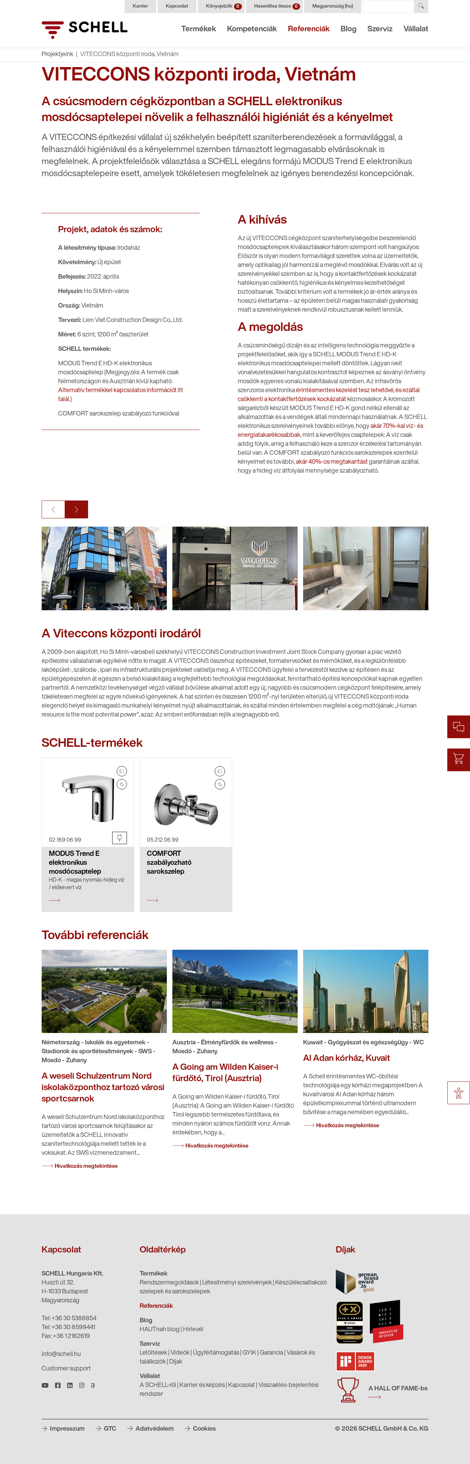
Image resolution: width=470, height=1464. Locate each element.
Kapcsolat (177, 6)
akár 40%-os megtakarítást (332, 462)
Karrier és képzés (202, 1385)
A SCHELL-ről (158, 1385)
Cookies (204, 1429)
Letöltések (153, 1353)
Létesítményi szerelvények (237, 1283)
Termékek (198, 29)
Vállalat (416, 29)
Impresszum (67, 1429)
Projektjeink (57, 55)
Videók (180, 1353)
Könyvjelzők (222, 6)
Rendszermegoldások (169, 1283)
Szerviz (380, 29)
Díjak (175, 1362)
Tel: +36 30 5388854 (69, 1319)
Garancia (271, 1353)
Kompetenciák (252, 29)
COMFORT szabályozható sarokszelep (169, 863)
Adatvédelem (154, 1429)
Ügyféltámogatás (216, 1353)
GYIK (249, 1353)
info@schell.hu (61, 1355)
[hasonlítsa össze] (122, 771)
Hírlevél (193, 1330)
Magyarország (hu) (332, 6)
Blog (348, 29)
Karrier (140, 6)
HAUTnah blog (160, 1330)
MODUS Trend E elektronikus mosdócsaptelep (75, 863)
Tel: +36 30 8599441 (68, 1328)
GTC (109, 1429)
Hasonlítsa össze (276, 6)
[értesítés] (122, 784)
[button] (53, 509)
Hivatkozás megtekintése (86, 1166)
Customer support (66, 1369)
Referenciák (309, 29)
